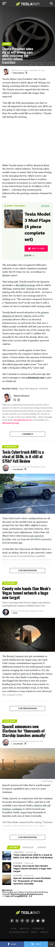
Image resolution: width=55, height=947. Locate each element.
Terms (34, 932)
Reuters (6, 275)
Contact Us (38, 928)
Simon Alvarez (18, 73)
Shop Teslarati (16, 206)
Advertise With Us (18, 932)
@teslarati (7, 890)
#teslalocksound (35, 894)
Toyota (44, 389)
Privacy (44, 932)
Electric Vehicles (29, 389)
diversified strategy (25, 285)
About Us (24, 928)
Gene (15, 613)
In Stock (45, 206)
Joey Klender (18, 469)
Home (13, 928)
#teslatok (22, 894)
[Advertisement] (27, 142)
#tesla (14, 894)
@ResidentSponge (10, 423)
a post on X (25, 673)
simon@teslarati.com (22, 420)
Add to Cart (38, 248)
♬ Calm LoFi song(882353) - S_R (17, 896)
